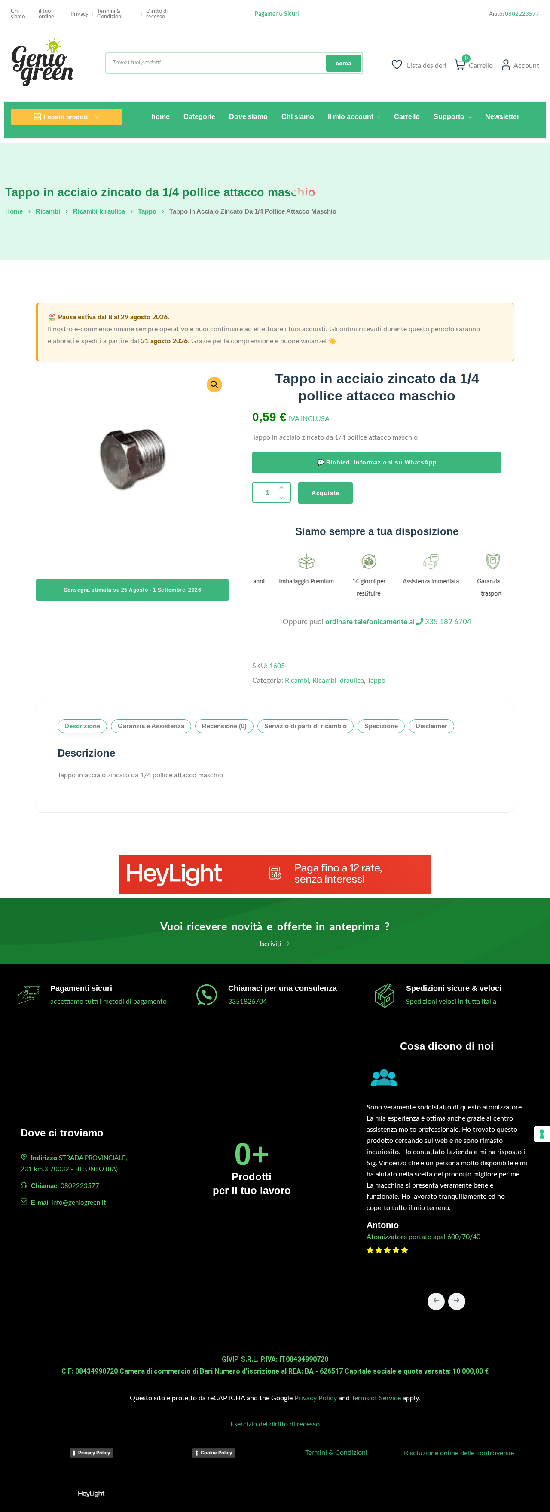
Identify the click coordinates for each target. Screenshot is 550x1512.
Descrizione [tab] (82, 726)
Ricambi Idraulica (99, 211)
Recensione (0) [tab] (224, 726)
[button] (214, 384)
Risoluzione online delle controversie (459, 1453)
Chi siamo (18, 14)
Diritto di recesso (157, 14)
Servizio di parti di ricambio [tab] (305, 726)
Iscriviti (271, 944)
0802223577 (522, 14)
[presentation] (436, 1301)
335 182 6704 (447, 622)
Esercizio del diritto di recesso (275, 1424)
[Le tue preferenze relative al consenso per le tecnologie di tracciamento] (542, 1134)
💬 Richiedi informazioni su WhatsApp (377, 462)
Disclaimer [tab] (431, 726)
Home (14, 211)
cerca (343, 63)
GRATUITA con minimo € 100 (276, 17)
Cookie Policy (216, 1453)
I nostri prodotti (67, 116)
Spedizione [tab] (381, 726)
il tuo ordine (46, 14)
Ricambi (48, 211)
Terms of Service (376, 1398)
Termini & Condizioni (109, 14)
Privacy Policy (315, 1398)
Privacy (79, 14)
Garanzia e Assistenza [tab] (151, 726)
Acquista (325, 492)
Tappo (147, 211)
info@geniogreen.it (79, 1203)
